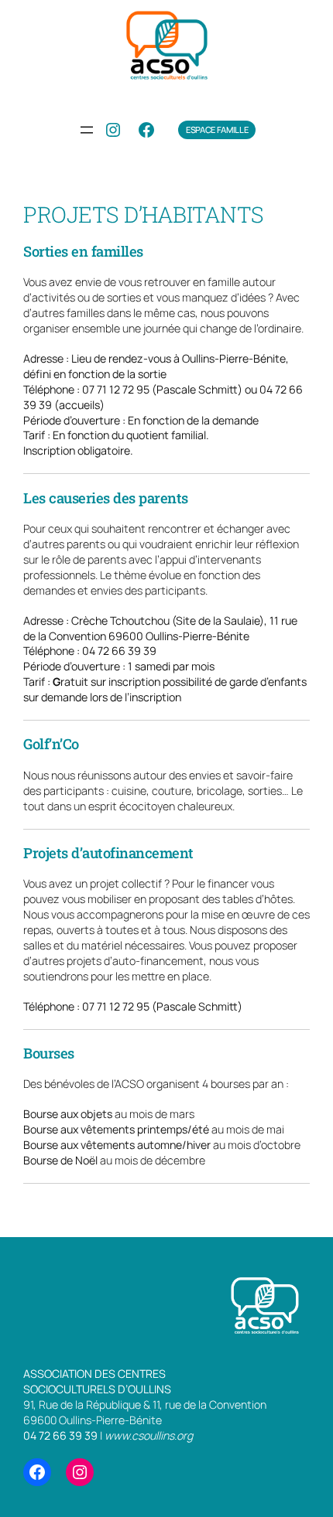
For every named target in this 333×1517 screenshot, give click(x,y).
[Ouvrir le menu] (86, 130)
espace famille (217, 129)
